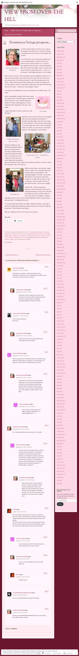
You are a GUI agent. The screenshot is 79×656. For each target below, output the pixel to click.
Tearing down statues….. (11, 255)
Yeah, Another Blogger (19, 313)
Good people (39, 233)
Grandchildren (46, 233)
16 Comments (8, 242)
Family (27, 233)
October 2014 (60, 406)
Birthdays (35, 237)
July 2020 (59, 195)
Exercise (23, 233)
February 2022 (60, 140)
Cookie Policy (40, 653)
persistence (32, 235)
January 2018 (60, 287)
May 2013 (59, 452)
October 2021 (60, 152)
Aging (40, 232)
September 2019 (61, 225)
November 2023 (61, 87)
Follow (60, 504)
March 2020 (60, 207)
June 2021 (59, 164)
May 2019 (59, 238)
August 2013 (60, 443)
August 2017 (60, 302)
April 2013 (59, 456)
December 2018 (61, 253)
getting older (33, 233)
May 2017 (59, 311)
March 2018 (60, 281)
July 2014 (59, 416)
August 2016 (60, 339)
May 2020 (59, 201)
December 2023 (61, 84)
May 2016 (59, 348)
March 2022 (60, 137)
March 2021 (60, 170)
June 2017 (59, 308)
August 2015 (60, 376)
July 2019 (59, 232)
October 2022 (60, 115)
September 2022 (61, 118)
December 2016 (61, 327)
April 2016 (59, 351)
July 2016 (59, 342)
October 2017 (60, 296)
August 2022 (60, 121)
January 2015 (60, 397)
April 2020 (59, 204)
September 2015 (61, 373)
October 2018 (60, 259)
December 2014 (61, 400)
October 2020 (60, 186)
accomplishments (34, 232)
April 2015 (59, 388)
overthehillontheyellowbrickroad (22, 592)
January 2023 (60, 106)
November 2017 (61, 293)
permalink (27, 239)
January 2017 (60, 324)
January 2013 (60, 462)
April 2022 (59, 133)
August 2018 (60, 265)
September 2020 (61, 189)
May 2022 (59, 130)
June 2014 (59, 419)
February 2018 (60, 284)
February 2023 (60, 103)
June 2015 (59, 382)
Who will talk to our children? (13, 34)
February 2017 (60, 321)
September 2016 (61, 336)
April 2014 (59, 422)
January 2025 (60, 54)
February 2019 (60, 247)
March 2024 (60, 75)
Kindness (15, 235)
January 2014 (60, 431)
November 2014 (61, 403)
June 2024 (59, 66)
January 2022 (60, 143)
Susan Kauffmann (18, 353)
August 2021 (60, 158)
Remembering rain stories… (44, 255)
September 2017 (61, 299)
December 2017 (61, 290)
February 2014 (60, 428)
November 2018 (61, 256)
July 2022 (59, 124)
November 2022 (61, 112)
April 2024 (59, 72)
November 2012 (61, 468)
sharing (12, 239)
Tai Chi (6, 237)
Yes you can (23, 237)
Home (6, 30)
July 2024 (59, 63)
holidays (10, 235)
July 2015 (59, 379)
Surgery (48, 235)
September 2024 (61, 57)
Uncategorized (16, 237)
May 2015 (59, 385)
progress (37, 235)
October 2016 (60, 333)
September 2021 (61, 155)
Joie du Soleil (16, 268)
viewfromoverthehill (22, 290)
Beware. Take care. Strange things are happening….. (26, 30)
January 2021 (60, 176)
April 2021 (59, 167)
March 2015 (60, 391)
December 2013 (61, 434)
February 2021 (60, 173)
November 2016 (61, 330)
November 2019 (61, 219)
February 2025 (60, 51)
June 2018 (59, 271)
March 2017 (60, 318)
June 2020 (59, 198)
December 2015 (61, 364)
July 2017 (59, 305)
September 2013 (61, 440)
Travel (10, 237)
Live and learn (21, 235)
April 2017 (59, 314)
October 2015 (60, 370)
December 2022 (61, 109)
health (6, 235)
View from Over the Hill (34, 16)
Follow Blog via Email (64, 490)
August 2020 (60, 192)
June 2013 (59, 449)
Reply (46, 266)
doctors (18, 233)
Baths (47, 232)
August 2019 (60, 229)
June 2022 (59, 127)
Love (27, 235)
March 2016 (60, 354)
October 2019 (60, 222)
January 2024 (60, 81)
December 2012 (61, 465)
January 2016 (60, 360)
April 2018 (59, 278)
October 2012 (60, 471)
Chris (14, 509)
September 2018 (61, 262)
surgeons (43, 235)
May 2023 (59, 94)
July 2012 (59, 480)
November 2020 (61, 183)
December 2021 (61, 146)
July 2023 (59, 91)
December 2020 (61, 179)
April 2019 (59, 241)
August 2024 (60, 60)
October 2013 (60, 437)
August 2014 (60, 413)
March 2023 (60, 100)
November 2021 (61, 149)
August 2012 (60, 477)
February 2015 (60, 394)
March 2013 (60, 459)
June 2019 (59, 235)
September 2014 (61, 410)
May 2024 (59, 69)
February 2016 (60, 357)
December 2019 (61, 216)
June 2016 (59, 345)
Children (14, 233)
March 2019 (60, 244)
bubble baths (8, 233)
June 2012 (59, 483)
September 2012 (61, 474)
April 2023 (59, 97)
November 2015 (61, 367)
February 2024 (60, 78)
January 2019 (60, 250)
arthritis (44, 232)
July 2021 (59, 161)
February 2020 (60, 210)
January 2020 (60, 213)
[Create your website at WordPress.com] (39, 2)
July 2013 (59, 446)
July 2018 (59, 268)
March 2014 (60, 425)
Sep (5, 42)
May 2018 (59, 275)
